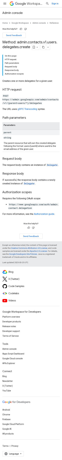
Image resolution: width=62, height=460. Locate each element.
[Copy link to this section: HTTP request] (25, 90)
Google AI (6, 429)
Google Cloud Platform (13, 424)
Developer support (11, 331)
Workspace (35, 4)
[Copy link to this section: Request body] (25, 159)
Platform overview (11, 317)
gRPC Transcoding (27, 109)
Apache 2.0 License (38, 251)
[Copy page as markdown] (43, 47)
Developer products (11, 321)
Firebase (6, 419)
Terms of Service (10, 336)
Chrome (6, 414)
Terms (5, 446)
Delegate (52, 165)
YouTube (6, 390)
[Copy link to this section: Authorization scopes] (35, 192)
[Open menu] (5, 3)
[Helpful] (21, 29)
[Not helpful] (25, 29)
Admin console (12, 13)
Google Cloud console (12, 358)
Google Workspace (20, 23)
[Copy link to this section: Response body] (27, 174)
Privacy (14, 446)
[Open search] (47, 3)
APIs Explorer (8, 363)
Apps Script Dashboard (13, 354)
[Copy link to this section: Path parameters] (29, 118)
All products (8, 433)
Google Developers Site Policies (23, 254)
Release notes (9, 326)
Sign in (55, 3)
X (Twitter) (7, 386)
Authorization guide (44, 214)
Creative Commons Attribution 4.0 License (29, 248)
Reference (54, 23)
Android (6, 410)
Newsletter (7, 381)
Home (5, 23)
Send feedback (14, 35)
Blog (4, 376)
